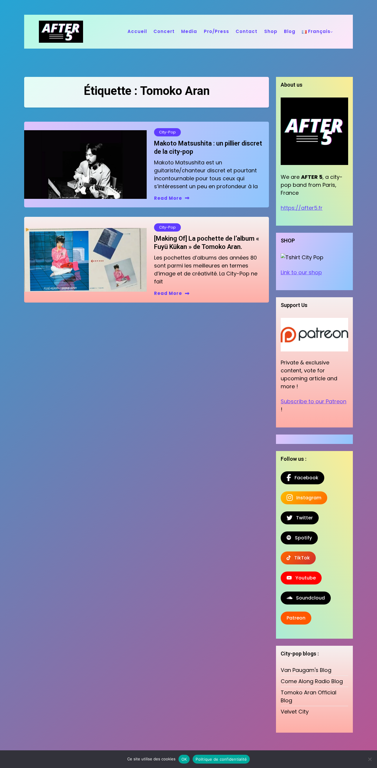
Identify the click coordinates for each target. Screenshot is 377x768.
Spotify (301, 537)
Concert (164, 31)
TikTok (300, 557)
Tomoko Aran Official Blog (308, 696)
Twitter (302, 517)
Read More (168, 198)
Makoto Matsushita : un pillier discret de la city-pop (208, 148)
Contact (246, 31)
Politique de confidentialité (221, 759)
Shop (270, 31)
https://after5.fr (302, 208)
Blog (289, 31)
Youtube (304, 577)
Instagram (307, 497)
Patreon (296, 618)
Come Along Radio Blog (312, 681)
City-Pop (167, 132)
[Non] (370, 759)
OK (184, 759)
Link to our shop (301, 272)
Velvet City (295, 711)
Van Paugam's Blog (306, 670)
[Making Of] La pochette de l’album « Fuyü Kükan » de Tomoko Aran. (206, 243)
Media (189, 31)
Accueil (137, 31)
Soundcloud (308, 597)
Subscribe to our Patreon (313, 401)
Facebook (304, 477)
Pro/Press (216, 31)
